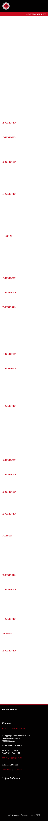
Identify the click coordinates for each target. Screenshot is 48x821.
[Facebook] (14, 716)
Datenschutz (6, 770)
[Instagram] (21, 716)
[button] (43, 6)
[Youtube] (27, 716)
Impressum (18, 770)
